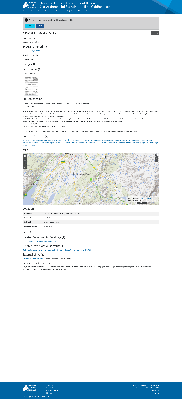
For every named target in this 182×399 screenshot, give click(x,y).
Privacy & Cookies (52, 390)
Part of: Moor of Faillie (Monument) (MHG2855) (39, 241)
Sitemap (49, 393)
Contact (88, 11)
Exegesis (143, 385)
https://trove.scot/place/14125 (33, 259)
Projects (70, 11)
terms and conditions (146, 198)
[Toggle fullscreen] (156, 155)
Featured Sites (36, 11)
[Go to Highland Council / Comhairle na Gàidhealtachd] (29, 4)
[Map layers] (25, 156)
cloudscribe (155, 390)
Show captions (29, 73)
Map (79, 11)
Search (58, 11)
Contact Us (49, 385)
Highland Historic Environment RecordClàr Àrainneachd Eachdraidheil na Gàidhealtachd (76, 5)
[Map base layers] (25, 160)
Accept (39, 26)
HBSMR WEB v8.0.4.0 (152, 388)
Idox (150, 385)
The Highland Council (42, 397)
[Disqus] (91, 300)
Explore (48, 11)
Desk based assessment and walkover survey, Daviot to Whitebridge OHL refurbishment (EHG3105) (57, 250)
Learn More (30, 26)
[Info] (25, 164)
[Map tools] (25, 167)
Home (25, 11)
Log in (157, 393)
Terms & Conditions (52, 388)
